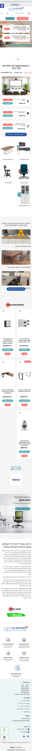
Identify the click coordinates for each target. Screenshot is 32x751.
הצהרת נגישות (25, 687)
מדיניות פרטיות (25, 692)
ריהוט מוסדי (26, 711)
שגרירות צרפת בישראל (22, 246)
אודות (27, 685)
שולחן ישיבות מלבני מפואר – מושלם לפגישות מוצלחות (19, 124)
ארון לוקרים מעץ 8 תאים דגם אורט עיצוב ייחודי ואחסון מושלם (24, 340)
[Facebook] (28, 736)
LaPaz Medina (11, 750)
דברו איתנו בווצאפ (4, 731)
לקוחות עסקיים (25, 688)
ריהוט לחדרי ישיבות (8, 159)
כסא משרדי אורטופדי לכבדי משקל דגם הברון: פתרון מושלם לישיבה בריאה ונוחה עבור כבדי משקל (19, 28)
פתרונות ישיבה (24, 182)
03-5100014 (15, 5)
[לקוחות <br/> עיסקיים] (4, 737)
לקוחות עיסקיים (4, 739)
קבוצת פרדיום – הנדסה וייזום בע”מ (19, 267)
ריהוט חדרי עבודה (25, 706)
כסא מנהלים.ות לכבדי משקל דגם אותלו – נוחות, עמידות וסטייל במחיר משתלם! (19, 37)
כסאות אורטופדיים (25, 720)
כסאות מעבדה (8, 182)
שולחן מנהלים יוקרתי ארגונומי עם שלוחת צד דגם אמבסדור (7, 391)
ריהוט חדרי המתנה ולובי (23, 709)
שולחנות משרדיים (24, 159)
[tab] (28, 72)
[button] (2, 6)
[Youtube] (24, 736)
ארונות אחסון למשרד (24, 205)
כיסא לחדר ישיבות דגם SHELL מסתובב (19, 112)
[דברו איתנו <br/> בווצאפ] (4, 729)
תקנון (22, 685)
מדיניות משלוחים (25, 690)
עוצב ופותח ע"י (18, 747)
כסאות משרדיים (25, 718)
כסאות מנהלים (16, 720)
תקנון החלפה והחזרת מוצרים (22, 694)
